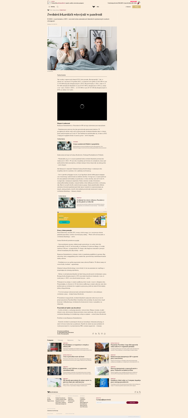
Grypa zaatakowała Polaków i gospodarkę (86, 144)
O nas (48, 398)
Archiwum (70, 402)
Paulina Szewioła (61, 75)
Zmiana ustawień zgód (61, 399)
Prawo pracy (63, 10)
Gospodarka (75, 141)
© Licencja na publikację (63, 331)
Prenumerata (71, 401)
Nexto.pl (82, 401)
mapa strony (50, 413)
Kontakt (49, 399)
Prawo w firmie (56, 10)
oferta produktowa (69, 413)
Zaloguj (136, 6)
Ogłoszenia (70, 399)
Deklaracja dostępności (61, 403)
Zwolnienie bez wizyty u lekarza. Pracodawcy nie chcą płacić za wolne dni (90, 201)
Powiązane (50, 340)
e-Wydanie (128, 6)
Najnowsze (70, 340)
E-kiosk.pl (82, 398)
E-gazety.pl (82, 399)
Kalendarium (59, 413)
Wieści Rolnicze (83, 405)
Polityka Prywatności (60, 398)
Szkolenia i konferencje (52, 410)
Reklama (70, 398)
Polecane (60, 340)
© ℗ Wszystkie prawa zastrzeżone (65, 332)
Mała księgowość (84, 402)
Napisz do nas (50, 401)
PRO (98, 7)
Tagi (79, 340)
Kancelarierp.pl (83, 403)
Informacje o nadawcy (61, 402)
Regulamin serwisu (60, 401)
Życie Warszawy (84, 406)
